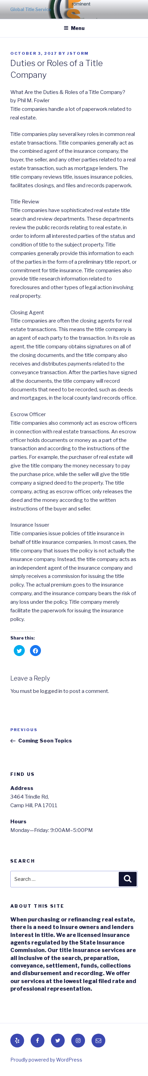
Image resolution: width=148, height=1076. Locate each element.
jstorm (78, 53)
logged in (51, 691)
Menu (78, 28)
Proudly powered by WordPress (46, 1060)
